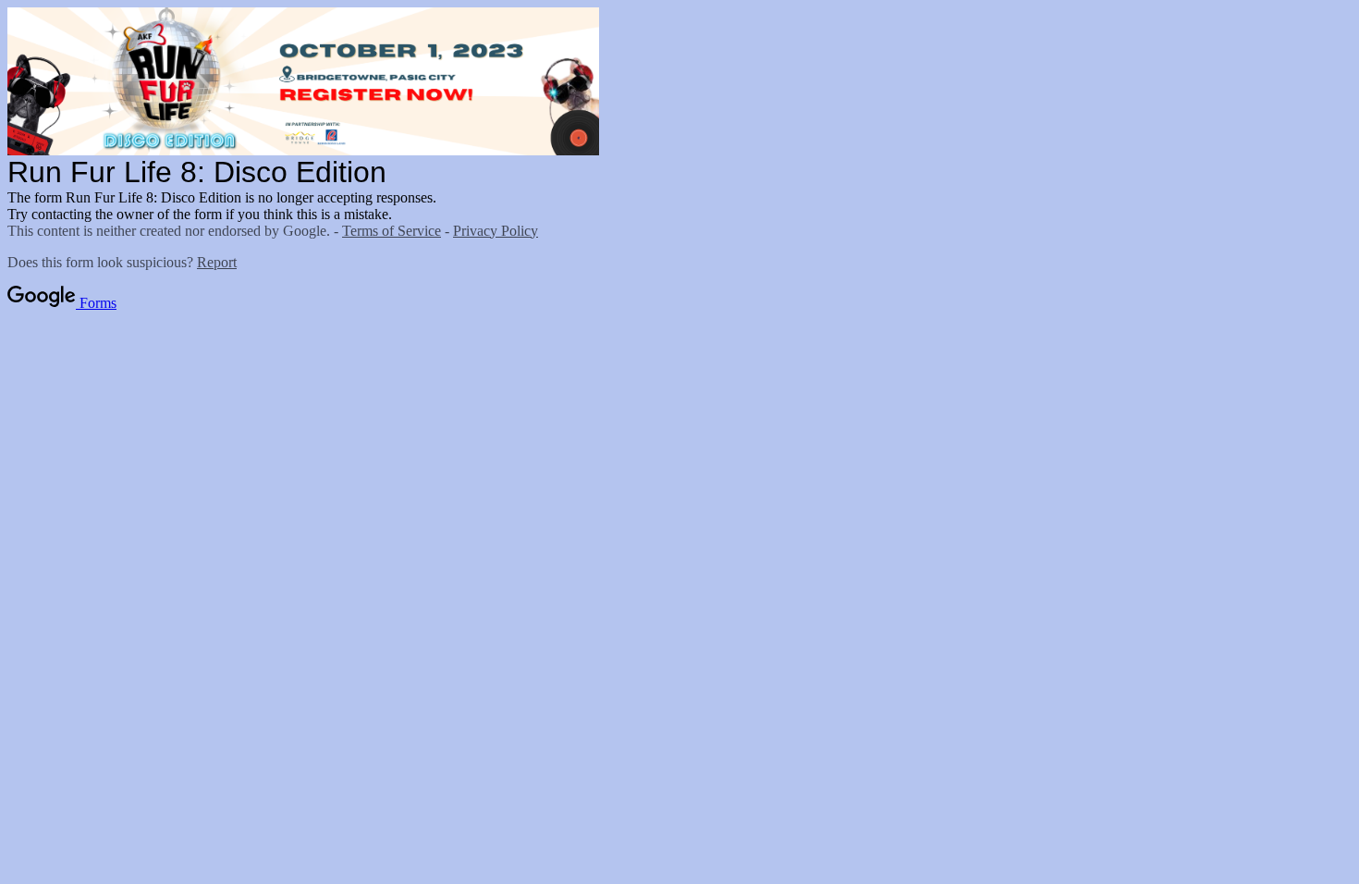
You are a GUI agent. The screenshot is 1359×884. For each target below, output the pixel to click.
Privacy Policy (495, 231)
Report (217, 262)
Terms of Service (391, 231)
